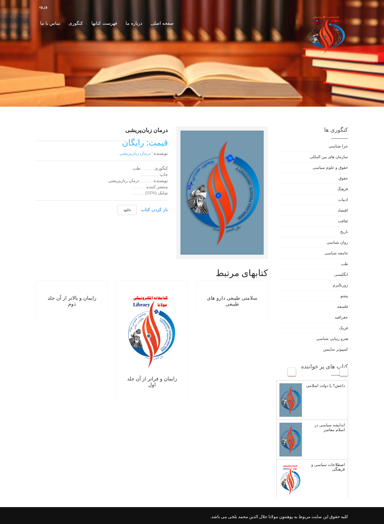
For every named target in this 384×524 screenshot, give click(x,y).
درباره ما (134, 23)
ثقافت (343, 220)
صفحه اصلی (162, 23)
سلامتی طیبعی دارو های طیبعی (232, 300)
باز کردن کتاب (154, 209)
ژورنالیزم (340, 285)
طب (344, 263)
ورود (44, 6)
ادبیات (343, 199)
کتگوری (76, 23)
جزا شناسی (338, 146)
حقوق (343, 178)
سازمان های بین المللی (329, 156)
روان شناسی (337, 242)
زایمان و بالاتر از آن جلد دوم (72, 300)
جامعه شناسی (336, 252)
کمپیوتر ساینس (335, 349)
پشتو (344, 295)
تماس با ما (50, 23)
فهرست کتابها (104, 23)
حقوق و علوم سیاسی (330, 167)
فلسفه (342, 306)
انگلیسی (341, 274)
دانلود (127, 210)
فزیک (343, 327)
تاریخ (344, 231)
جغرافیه (341, 317)
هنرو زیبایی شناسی (332, 338)
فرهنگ (342, 188)
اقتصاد (343, 210)
